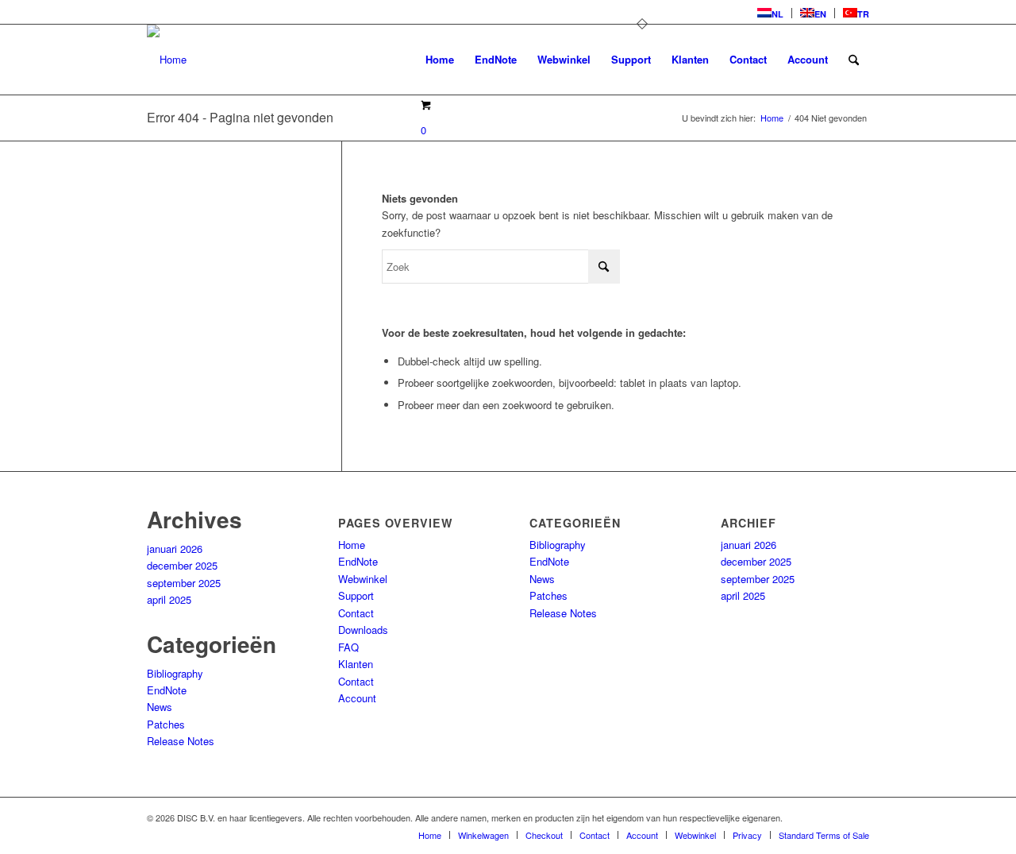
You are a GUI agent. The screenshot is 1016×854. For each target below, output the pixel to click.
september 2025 (184, 582)
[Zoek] (853, 60)
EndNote (167, 689)
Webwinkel (362, 578)
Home (351, 544)
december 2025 (182, 565)
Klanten (355, 663)
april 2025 (169, 599)
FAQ (348, 647)
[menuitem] (770, 13)
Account (357, 697)
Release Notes (180, 740)
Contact (356, 612)
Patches (166, 724)
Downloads (363, 629)
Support (356, 595)
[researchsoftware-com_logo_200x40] (167, 60)
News (159, 706)
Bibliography (175, 673)
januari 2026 (174, 548)
